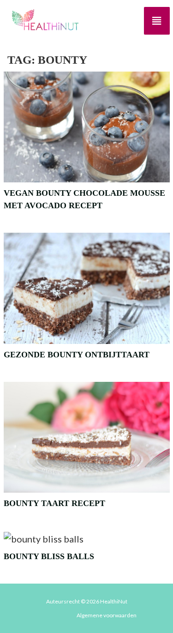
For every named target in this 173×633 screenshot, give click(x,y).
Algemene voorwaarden (107, 615)
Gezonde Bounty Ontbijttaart (76, 354)
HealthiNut (113, 601)
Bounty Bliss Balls (49, 556)
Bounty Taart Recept (54, 503)
